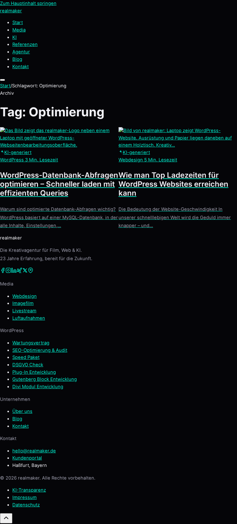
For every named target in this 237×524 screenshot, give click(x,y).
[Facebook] (3, 271)
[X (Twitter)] (25, 271)
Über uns (22, 411)
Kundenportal (27, 458)
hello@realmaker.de (34, 451)
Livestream (24, 311)
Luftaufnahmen (28, 318)
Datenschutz (26, 505)
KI (14, 37)
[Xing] (19, 271)
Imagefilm (23, 303)
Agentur (21, 52)
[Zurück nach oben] (6, 518)
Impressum (24, 497)
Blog (17, 59)
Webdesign (24, 296)
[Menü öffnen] (2, 80)
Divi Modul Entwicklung (37, 386)
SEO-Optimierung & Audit (39, 350)
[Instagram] (8, 271)
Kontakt (20, 426)
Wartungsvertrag (30, 343)
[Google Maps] (30, 271)
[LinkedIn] (14, 271)
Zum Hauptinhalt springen (28, 3)
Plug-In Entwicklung (34, 372)
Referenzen (25, 44)
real (11, 11)
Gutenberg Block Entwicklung (44, 379)
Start (17, 22)
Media (19, 30)
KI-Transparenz (29, 490)
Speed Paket (26, 357)
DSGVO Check (27, 365)
